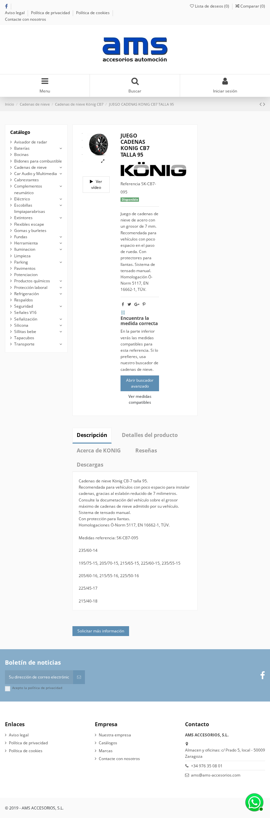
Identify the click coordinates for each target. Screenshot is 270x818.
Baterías (22, 148)
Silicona (21, 325)
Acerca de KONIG (99, 450)
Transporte (24, 344)
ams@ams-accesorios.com (215, 775)
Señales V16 (25, 312)
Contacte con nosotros (25, 19)
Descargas (90, 464)
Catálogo (20, 132)
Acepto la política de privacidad (37, 688)
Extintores (23, 217)
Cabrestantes (26, 180)
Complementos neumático (28, 189)
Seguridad (23, 306)
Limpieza (22, 256)
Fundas (20, 237)
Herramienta (26, 243)
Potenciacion (26, 274)
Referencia (130, 184)
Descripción (92, 435)
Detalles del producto (150, 435)
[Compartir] (123, 304)
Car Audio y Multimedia (35, 173)
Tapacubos (24, 338)
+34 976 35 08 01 (207, 766)
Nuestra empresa (115, 735)
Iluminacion (24, 249)
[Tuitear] (129, 304)
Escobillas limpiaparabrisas (29, 208)
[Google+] (136, 304)
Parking (21, 262)
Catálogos (108, 743)
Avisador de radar (30, 142)
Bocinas (21, 154)
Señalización (25, 319)
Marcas (106, 751)
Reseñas (146, 450)
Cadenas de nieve (30, 167)
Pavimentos (25, 268)
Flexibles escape (29, 224)
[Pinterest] (144, 304)
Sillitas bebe (25, 331)
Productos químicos (32, 281)
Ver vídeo (96, 184)
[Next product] (264, 104)
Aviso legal (15, 12)
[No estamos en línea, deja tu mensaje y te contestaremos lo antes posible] (253, 801)
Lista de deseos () (212, 6)
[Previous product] (261, 104)
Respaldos (23, 300)
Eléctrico (22, 199)
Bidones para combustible (38, 161)
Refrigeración (26, 293)
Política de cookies (93, 12)
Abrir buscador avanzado (139, 383)
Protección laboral (30, 287)
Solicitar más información (100, 631)
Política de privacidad (51, 12)
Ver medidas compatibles (139, 399)
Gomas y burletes (30, 230)
